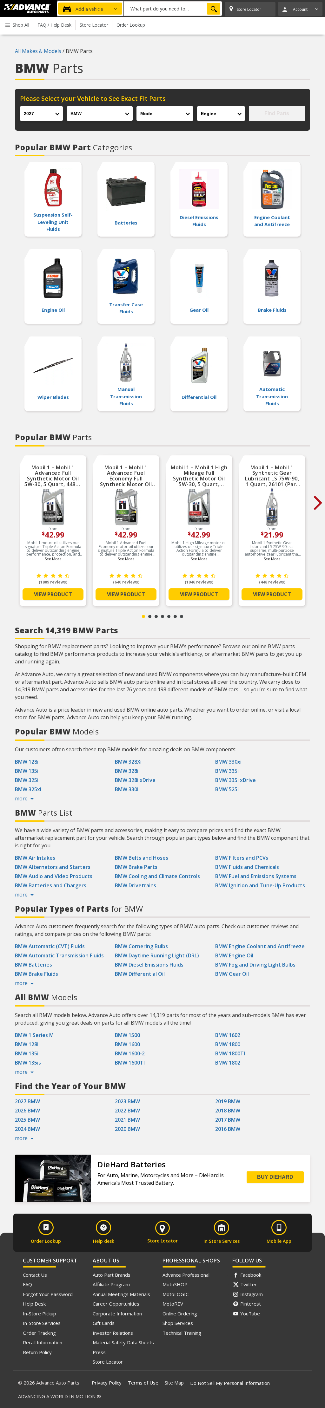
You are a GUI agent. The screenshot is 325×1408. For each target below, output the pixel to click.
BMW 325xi (28, 789)
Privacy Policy (107, 1382)
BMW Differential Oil (140, 973)
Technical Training (181, 1333)
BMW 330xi (228, 761)
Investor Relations (113, 1333)
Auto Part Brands (111, 1275)
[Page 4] (162, 616)
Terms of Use (143, 1382)
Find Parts (276, 113)
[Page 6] (175, 616)
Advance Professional (185, 1275)
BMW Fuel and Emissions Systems (255, 876)
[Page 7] (181, 616)
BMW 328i (126, 770)
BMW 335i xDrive (235, 780)
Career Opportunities (116, 1303)
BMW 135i (26, 770)
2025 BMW (27, 1119)
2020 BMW (127, 1128)
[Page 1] (143, 616)
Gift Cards (104, 1323)
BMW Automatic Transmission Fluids (59, 955)
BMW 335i (227, 770)
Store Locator (108, 1362)
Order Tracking (39, 1333)
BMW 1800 (227, 1044)
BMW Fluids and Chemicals (247, 867)
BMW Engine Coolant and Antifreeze (260, 946)
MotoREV (172, 1303)
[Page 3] (156, 616)
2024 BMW (27, 1128)
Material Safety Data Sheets (123, 1342)
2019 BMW (227, 1101)
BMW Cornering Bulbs (141, 946)
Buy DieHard (275, 1177)
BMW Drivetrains (135, 885)
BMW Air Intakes (35, 857)
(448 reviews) (272, 582)
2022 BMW (127, 1110)
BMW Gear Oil (232, 973)
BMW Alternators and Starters (52, 867)
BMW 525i (227, 789)
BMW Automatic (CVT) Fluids (50, 946)
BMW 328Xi (128, 761)
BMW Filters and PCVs (241, 857)
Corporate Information (117, 1313)
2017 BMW (227, 1119)
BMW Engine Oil (234, 955)
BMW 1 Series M (34, 1035)
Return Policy (37, 1352)
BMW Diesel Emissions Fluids (149, 964)
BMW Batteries (33, 964)
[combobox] (173, 8)
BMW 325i (26, 780)
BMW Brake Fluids (36, 973)
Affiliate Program (111, 1284)
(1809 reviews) (53, 582)
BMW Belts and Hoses (141, 857)
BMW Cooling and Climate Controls (157, 876)
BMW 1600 (127, 1044)
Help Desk (34, 1303)
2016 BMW (227, 1128)
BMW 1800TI (230, 1053)
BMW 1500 (127, 1035)
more (22, 798)
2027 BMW (27, 1101)
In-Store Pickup (39, 1313)
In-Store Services (42, 1323)
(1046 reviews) (199, 582)
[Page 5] (168, 616)
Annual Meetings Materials (121, 1294)
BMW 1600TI (130, 1062)
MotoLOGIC (175, 1294)
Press (99, 1352)
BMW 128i (26, 761)
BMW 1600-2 (130, 1053)
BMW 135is (28, 1062)
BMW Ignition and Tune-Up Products (260, 885)
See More (53, 559)
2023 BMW (127, 1101)
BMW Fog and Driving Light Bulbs (255, 964)
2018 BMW (227, 1110)
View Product (53, 594)
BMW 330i (126, 789)
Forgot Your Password (48, 1294)
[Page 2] (149, 616)
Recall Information (42, 1342)
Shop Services (177, 1323)
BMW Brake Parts (136, 867)
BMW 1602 (227, 1035)
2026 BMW (27, 1110)
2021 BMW (127, 1119)
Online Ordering (179, 1313)
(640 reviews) (126, 582)
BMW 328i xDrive (135, 780)
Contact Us (35, 1275)
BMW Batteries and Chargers (50, 885)
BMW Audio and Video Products (53, 876)
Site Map (174, 1382)
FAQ (27, 1284)
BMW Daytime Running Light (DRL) (157, 955)
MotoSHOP (175, 1284)
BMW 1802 (227, 1062)
